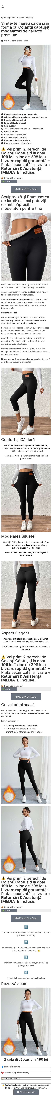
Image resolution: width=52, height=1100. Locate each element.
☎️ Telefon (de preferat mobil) (15, 1073)
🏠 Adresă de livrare (10, 1079)
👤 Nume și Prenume (10, 1067)
